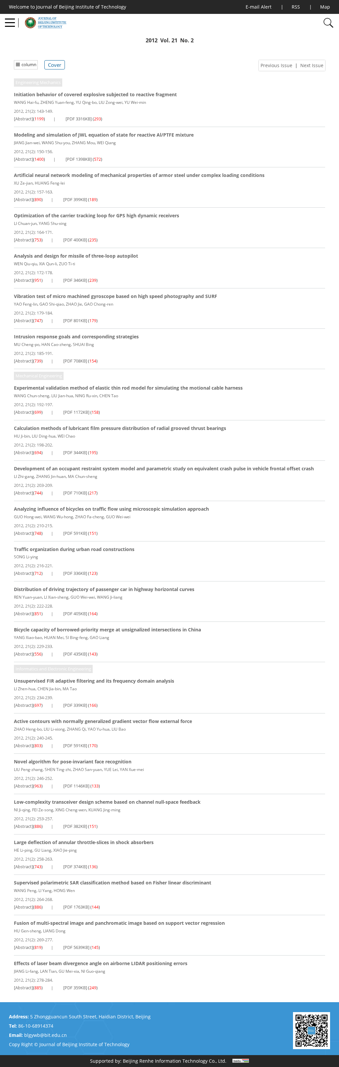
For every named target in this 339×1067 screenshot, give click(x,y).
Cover (54, 65)
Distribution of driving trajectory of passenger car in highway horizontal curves (104, 589)
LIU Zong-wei (110, 102)
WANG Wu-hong (58, 517)
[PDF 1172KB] (76, 412)
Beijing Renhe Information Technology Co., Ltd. (174, 1061)
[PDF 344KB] (75, 452)
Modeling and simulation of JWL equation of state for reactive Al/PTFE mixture (104, 135)
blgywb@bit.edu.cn (45, 1035)
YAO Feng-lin (25, 304)
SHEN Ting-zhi (58, 769)
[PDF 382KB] (75, 826)
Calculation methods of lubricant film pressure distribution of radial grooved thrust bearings (120, 428)
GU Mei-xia (69, 971)
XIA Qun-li (48, 264)
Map (325, 7)
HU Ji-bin (22, 436)
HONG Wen (64, 890)
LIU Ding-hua (44, 436)
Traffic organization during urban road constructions (74, 549)
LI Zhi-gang (24, 476)
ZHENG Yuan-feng (57, 102)
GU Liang (42, 850)
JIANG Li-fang (26, 971)
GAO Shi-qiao (51, 304)
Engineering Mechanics (38, 82)
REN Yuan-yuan (28, 597)
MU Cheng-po (26, 344)
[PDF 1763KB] (76, 907)
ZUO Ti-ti (67, 264)
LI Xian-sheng (56, 597)
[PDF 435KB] (75, 654)
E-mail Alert (258, 7)
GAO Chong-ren (98, 304)
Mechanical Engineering (39, 376)
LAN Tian (48, 971)
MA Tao (70, 689)
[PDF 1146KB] (76, 786)
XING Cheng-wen (70, 810)
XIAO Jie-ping (65, 850)
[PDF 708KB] (75, 361)
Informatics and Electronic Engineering (53, 669)
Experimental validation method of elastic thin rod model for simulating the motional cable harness (128, 388)
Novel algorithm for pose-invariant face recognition (72, 761)
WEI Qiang (106, 143)
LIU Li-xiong (54, 729)
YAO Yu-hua (99, 729)
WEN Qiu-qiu (25, 264)
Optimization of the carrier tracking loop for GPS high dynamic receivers (96, 215)
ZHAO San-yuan (87, 769)
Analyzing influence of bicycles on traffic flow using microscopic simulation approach (111, 509)
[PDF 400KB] (75, 240)
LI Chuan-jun (25, 223)
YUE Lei (111, 769)
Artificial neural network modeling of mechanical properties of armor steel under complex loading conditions (139, 175)
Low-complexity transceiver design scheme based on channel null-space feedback (107, 802)
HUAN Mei (54, 637)
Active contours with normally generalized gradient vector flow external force (103, 721)
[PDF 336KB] (75, 573)
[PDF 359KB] (75, 988)
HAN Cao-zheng (56, 344)
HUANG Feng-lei (50, 183)
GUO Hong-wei (27, 517)
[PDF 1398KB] (79, 159)
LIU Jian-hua (62, 396)
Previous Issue (276, 65)
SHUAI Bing (83, 344)
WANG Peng (25, 890)
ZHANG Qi (76, 729)
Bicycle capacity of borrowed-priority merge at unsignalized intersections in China (107, 629)
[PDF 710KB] (75, 493)
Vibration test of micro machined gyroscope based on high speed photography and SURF (115, 296)
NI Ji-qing (22, 810)
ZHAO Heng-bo (28, 729)
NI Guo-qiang (93, 971)
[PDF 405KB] (75, 614)
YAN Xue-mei (132, 769)
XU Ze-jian (23, 183)
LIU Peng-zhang (28, 769)
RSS (296, 7)
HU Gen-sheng (27, 931)
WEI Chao (66, 436)
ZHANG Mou (83, 143)
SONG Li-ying (26, 557)
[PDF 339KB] (75, 705)
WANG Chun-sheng (31, 396)
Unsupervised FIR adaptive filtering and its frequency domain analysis (94, 681)
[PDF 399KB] (75, 199)
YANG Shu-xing (53, 223)
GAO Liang (99, 637)
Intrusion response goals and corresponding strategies (76, 336)
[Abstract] (23, 119)
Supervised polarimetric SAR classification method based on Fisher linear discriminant (112, 882)
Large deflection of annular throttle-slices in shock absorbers (84, 842)
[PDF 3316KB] (79, 119)
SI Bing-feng (77, 637)
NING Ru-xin (86, 396)
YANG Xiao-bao (28, 637)
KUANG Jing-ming (104, 810)
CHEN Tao (108, 396)
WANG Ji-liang (109, 597)
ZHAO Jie (74, 304)
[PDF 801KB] (75, 320)
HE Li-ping (23, 850)
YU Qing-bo (86, 102)
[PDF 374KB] (75, 867)
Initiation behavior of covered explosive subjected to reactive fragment (95, 94)
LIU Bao (119, 729)
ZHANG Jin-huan (51, 476)
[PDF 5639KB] (76, 947)
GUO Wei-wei (118, 517)
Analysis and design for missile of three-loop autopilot (76, 256)
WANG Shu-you (56, 143)
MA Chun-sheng (82, 476)
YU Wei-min (135, 102)
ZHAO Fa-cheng (89, 517)
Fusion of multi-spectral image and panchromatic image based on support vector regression (119, 923)
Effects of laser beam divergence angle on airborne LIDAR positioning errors (100, 963)
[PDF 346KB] (75, 280)
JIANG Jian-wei (27, 143)
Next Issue (311, 65)
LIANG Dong (54, 931)
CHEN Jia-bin (49, 689)
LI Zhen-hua (24, 689)
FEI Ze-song (42, 810)
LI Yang (45, 890)
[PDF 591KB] (75, 533)
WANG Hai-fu (26, 102)
